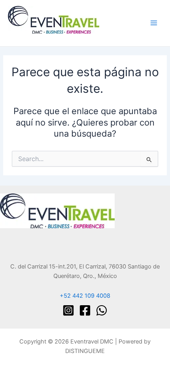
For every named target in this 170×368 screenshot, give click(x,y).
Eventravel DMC (30, 36)
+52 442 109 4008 (85, 295)
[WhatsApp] (102, 310)
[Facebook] (85, 310)
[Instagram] (68, 310)
